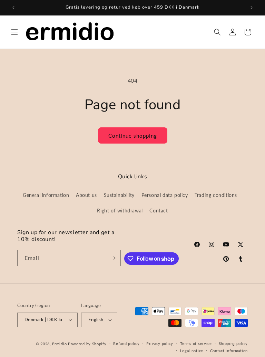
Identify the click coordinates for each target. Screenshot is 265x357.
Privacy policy (159, 343)
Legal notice (191, 350)
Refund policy (126, 343)
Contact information (229, 350)
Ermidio (59, 344)
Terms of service (196, 343)
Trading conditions (216, 195)
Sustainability (119, 195)
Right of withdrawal (120, 210)
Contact (158, 210)
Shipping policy (233, 343)
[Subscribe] (112, 258)
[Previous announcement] (13, 7)
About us (86, 195)
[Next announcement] (251, 7)
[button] (14, 32)
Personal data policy (164, 195)
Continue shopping (132, 136)
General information (46, 195)
